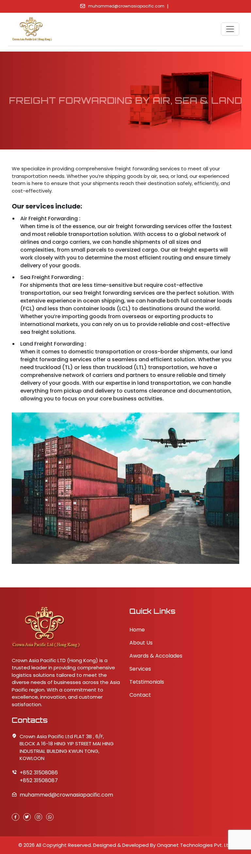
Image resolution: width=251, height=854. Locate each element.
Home (137, 629)
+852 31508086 (39, 772)
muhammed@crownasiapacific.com (126, 6)
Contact (140, 695)
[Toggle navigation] (230, 29)
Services (140, 669)
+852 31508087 (39, 780)
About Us (141, 642)
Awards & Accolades (155, 656)
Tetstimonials (146, 682)
